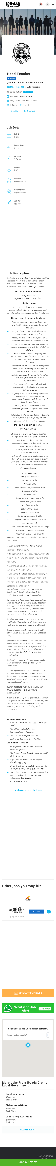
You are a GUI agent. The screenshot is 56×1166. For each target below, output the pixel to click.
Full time (11, 79)
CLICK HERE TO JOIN (34, 768)
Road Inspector (15, 1094)
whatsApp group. (20, 762)
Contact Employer (30, 993)
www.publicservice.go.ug (18, 682)
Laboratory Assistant (19, 1117)
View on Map (28, 92)
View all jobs (27, 1130)
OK (48, 1035)
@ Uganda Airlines (17, 917)
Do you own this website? (17, 1035)
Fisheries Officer (16, 1105)
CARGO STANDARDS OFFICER (16, 910)
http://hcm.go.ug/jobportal (39, 553)
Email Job (31, 111)
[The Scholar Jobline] (15, 4)
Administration (33, 87)
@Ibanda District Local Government (25, 82)
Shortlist (14, 111)
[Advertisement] (28, 239)
